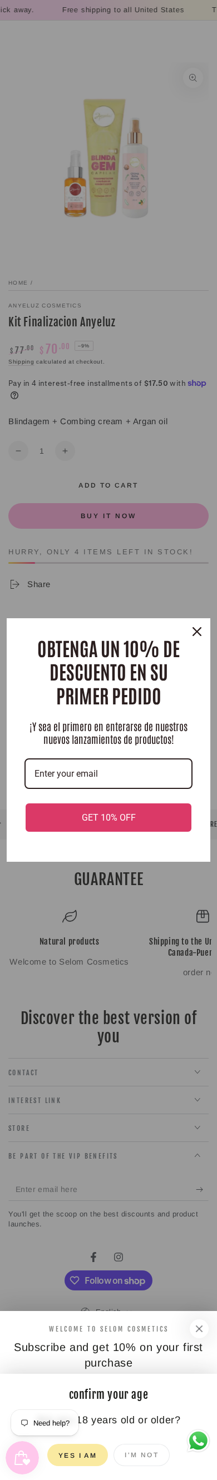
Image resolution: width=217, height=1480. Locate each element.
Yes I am (77, 1455)
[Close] (199, 1329)
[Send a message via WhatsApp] (198, 1441)
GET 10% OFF (109, 817)
